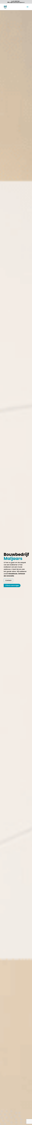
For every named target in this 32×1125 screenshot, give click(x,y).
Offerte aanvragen (12, 585)
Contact (8, 580)
